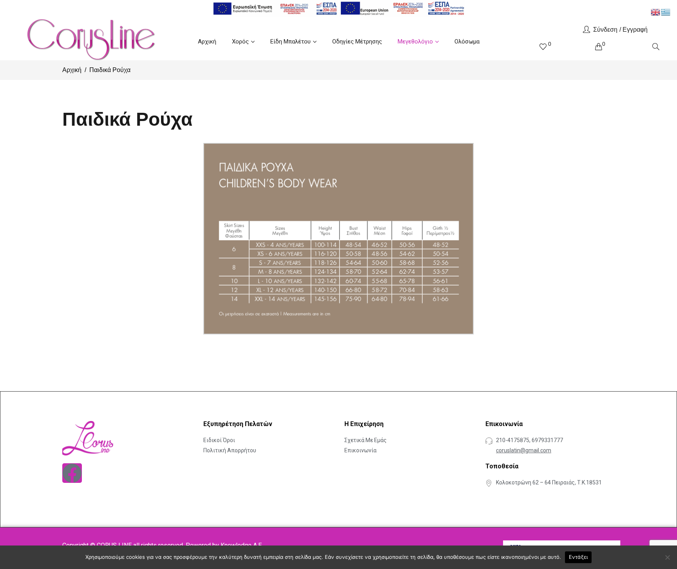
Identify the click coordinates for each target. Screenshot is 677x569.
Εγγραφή (635, 29)
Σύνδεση (605, 29)
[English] (656, 11)
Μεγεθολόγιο (415, 41)
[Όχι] (667, 557)
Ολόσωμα (467, 41)
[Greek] (666, 11)
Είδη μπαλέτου (290, 41)
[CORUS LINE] (90, 38)
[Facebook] (72, 473)
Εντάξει (578, 557)
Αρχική (207, 41)
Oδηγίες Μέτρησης (357, 41)
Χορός (240, 41)
